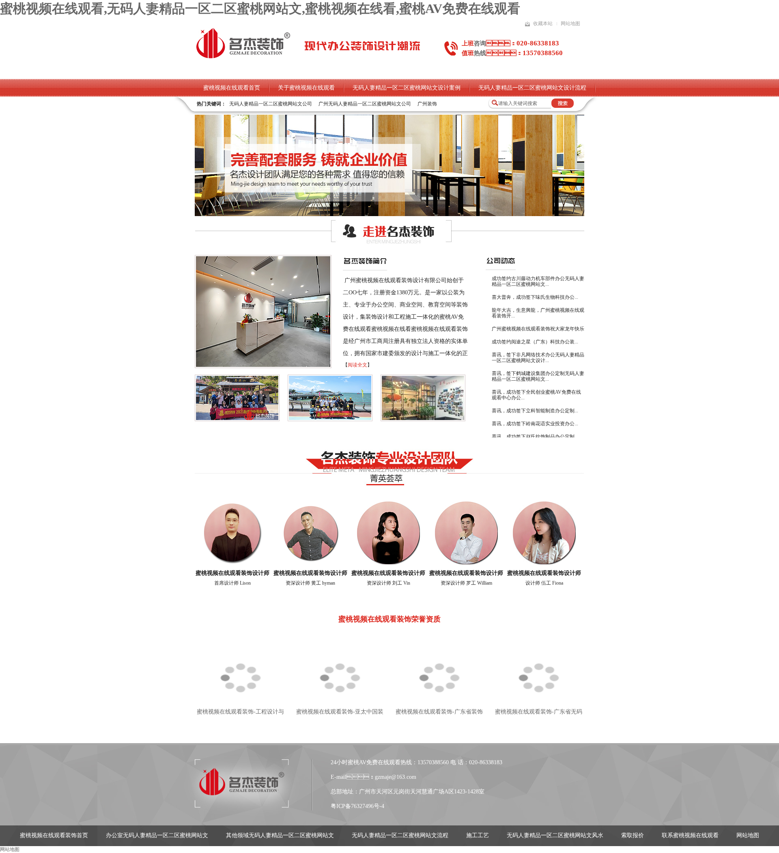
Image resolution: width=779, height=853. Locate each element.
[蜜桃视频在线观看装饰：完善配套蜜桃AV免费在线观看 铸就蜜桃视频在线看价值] (389, 214)
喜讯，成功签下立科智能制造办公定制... (535, 411)
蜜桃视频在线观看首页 (231, 88)
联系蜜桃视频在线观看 (690, 835)
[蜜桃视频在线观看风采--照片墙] (423, 419)
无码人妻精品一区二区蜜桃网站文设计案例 (407, 88)
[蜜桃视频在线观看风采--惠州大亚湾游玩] (330, 419)
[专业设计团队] (389, 482)
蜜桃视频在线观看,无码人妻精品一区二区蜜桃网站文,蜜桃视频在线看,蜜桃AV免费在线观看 (260, 8)
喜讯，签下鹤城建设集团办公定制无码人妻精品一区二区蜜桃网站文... (538, 376)
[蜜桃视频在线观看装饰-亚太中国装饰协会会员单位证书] (339, 670)
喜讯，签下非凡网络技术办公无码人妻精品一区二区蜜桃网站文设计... (538, 357)
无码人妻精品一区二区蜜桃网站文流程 (400, 835)
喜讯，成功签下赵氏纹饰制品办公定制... (535, 436)
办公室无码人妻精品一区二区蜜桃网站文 (157, 835)
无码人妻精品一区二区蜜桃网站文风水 (555, 835)
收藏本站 (543, 23)
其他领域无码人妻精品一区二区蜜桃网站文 (280, 835)
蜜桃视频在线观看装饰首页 (54, 835)
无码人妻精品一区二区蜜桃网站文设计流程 (532, 88)
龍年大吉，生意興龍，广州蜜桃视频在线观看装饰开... (538, 313)
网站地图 (570, 23)
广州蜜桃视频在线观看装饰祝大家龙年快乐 (538, 329)
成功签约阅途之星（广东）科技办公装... (535, 342)
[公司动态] (501, 263)
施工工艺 (477, 835)
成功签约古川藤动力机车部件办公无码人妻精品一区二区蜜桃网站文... (538, 281)
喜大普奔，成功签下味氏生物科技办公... (535, 297)
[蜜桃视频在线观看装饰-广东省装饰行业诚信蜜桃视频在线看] (439, 670)
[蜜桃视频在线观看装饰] (243, 57)
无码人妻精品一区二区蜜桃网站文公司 (270, 104)
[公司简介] (263, 366)
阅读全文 (357, 365)
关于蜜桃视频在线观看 (306, 88)
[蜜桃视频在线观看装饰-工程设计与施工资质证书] (240, 670)
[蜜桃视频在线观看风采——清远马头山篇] (237, 419)
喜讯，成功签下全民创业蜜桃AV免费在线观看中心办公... (536, 395)
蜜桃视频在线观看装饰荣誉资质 (389, 619)
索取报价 (632, 835)
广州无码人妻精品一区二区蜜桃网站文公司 (364, 104)
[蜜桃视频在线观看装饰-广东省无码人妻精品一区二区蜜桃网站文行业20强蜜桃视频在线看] (538, 670)
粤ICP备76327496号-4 (357, 806)
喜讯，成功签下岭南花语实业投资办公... (535, 423)
